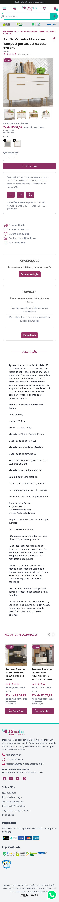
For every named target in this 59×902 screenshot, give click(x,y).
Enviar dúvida (29, 335)
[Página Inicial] (29, 8)
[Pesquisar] (54, 16)
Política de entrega (12, 797)
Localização (8, 814)
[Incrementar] (14, 157)
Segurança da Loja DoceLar (16, 810)
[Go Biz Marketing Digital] (24, 895)
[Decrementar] (6, 157)
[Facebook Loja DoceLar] (4, 778)
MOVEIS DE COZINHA (37, 31)
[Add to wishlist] (25, 646)
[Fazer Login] (15, 8)
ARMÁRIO (51, 31)
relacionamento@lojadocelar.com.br (24, 763)
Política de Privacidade (14, 806)
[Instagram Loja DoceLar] (11, 778)
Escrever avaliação (30, 274)
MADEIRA (8, 34)
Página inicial (10, 31)
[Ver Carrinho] (54, 8)
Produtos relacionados (21, 634)
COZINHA (22, 31)
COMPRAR (31, 166)
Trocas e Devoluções (12, 801)
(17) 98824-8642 (15, 759)
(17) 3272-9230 (13, 755)
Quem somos (9, 792)
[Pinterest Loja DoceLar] (24, 778)
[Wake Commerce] (35, 895)
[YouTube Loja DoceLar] (17, 778)
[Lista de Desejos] (44, 8)
